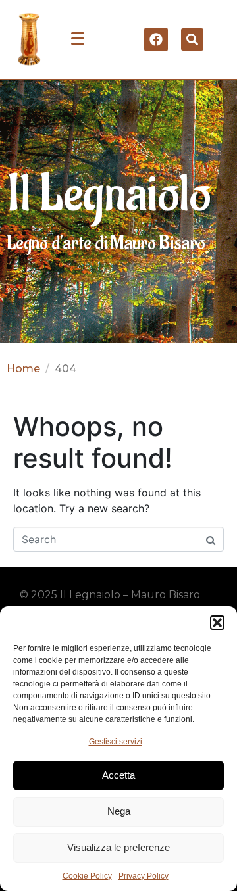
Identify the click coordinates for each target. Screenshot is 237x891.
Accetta (118, 775)
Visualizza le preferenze (118, 847)
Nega (118, 811)
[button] (217, 622)
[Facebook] (156, 39)
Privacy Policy (143, 875)
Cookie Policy (87, 875)
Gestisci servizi (115, 741)
